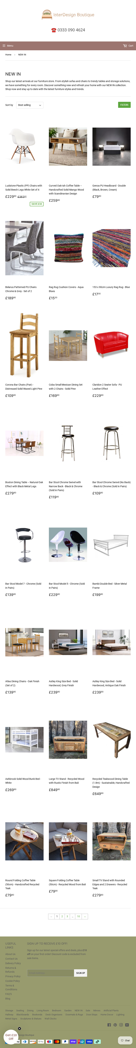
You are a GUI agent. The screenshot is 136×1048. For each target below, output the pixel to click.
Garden (68, 1010)
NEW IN (79, 1010)
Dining (30, 1010)
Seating (20, 1010)
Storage (9, 1010)
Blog (7, 998)
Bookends (37, 1014)
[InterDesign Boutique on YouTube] (127, 1025)
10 (78, 916)
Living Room (43, 1010)
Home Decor (107, 1014)
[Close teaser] (19, 1028)
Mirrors (96, 1010)
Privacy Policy (13, 976)
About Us (10, 954)
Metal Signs (11, 1018)
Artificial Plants (111, 1010)
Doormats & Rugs (74, 1014)
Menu (10, 45)
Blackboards (22, 1014)
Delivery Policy (13, 963)
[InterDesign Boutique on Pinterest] (115, 1025)
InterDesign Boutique (23, 1035)
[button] (11, 1037)
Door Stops (91, 1014)
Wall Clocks (50, 1018)
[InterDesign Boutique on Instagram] (121, 1025)
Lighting (120, 1014)
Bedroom (56, 1010)
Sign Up (80, 973)
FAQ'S (8, 994)
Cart (130, 45)
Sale (88, 1010)
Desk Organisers (54, 1014)
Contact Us (11, 958)
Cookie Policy (12, 981)
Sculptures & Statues (30, 1018)
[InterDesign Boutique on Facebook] (109, 1025)
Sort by (9, 105)
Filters (124, 105)
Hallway (9, 1014)
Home (8, 54)
